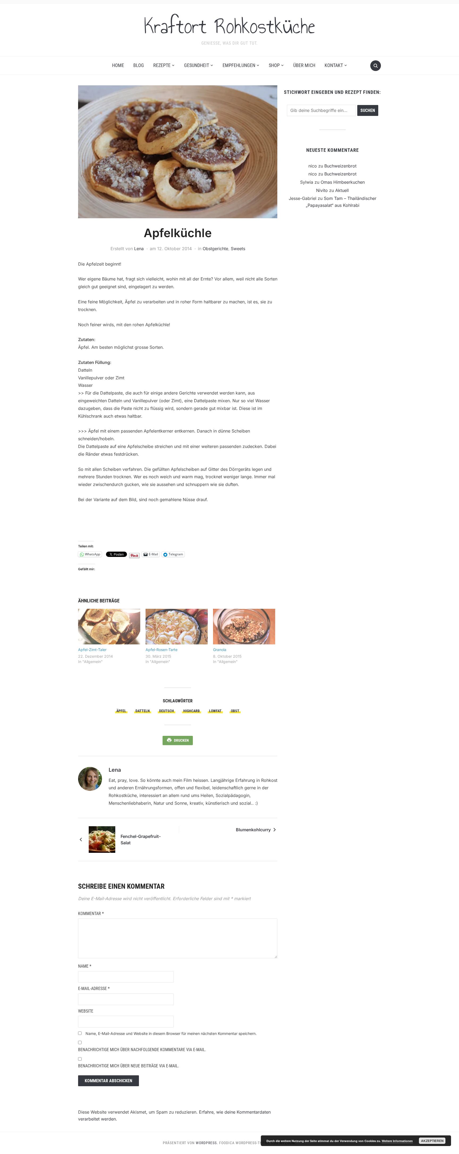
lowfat (215, 711)
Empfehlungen (239, 65)
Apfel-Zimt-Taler (92, 649)
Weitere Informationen (397, 1141)
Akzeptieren (432, 1140)
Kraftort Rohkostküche (229, 26)
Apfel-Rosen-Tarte (161, 649)
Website (85, 1011)
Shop (274, 65)
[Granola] (244, 626)
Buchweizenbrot (340, 166)
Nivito (322, 190)
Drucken (181, 740)
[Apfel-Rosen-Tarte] (177, 626)
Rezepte (162, 65)
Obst (235, 711)
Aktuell (342, 190)
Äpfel (121, 711)
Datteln (142, 711)
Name (84, 966)
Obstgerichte (215, 248)
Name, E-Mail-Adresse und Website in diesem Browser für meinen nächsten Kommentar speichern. (171, 1033)
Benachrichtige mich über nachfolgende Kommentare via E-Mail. (142, 1049)
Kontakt (334, 65)
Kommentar (91, 913)
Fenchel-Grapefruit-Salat (141, 839)
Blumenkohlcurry (253, 829)
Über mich (304, 65)
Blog (138, 65)
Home (118, 65)
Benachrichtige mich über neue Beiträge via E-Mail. (128, 1065)
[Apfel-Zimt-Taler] (109, 626)
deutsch (166, 711)
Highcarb (191, 711)
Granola (219, 649)
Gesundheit (196, 65)
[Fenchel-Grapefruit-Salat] (102, 839)
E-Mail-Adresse (94, 988)
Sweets (238, 248)
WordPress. (207, 1143)
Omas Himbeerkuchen (343, 182)
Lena (139, 248)
